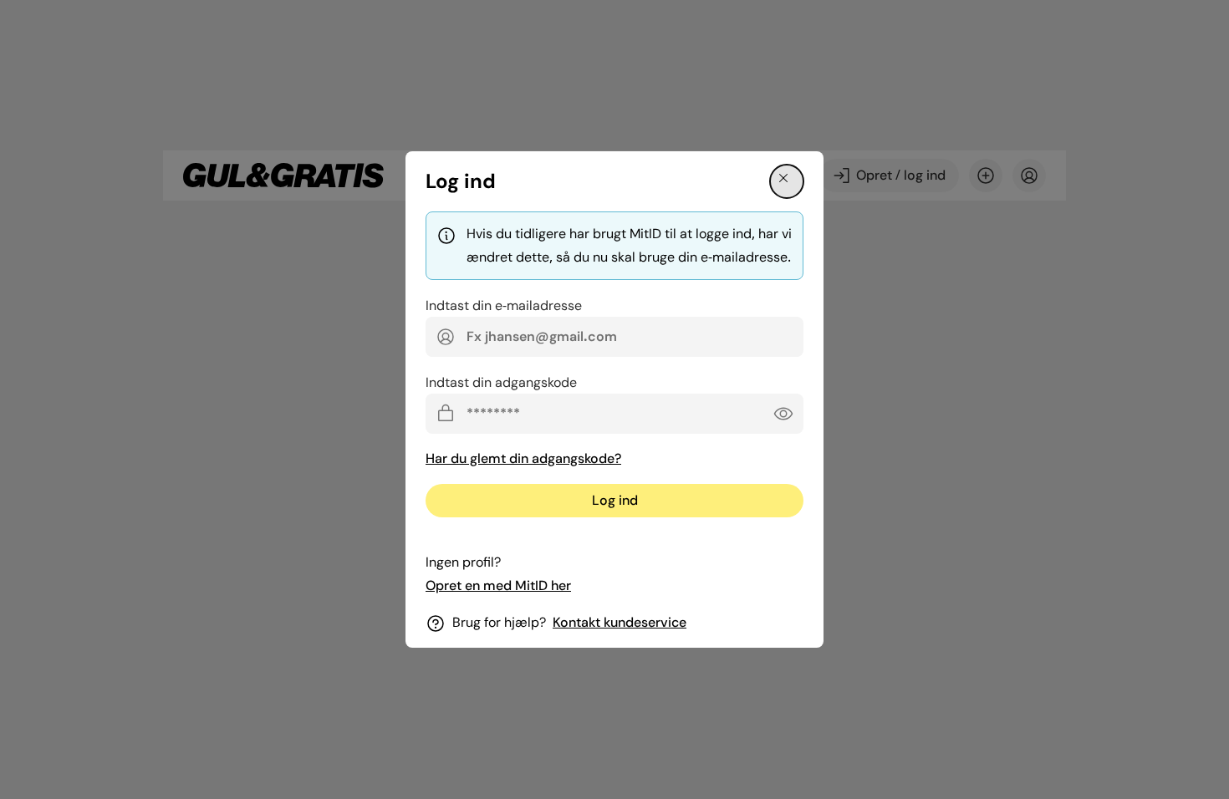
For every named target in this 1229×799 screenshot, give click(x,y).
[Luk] (786, 181)
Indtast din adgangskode (501, 382)
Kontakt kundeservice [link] (619, 622)
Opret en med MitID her (498, 585)
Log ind (615, 500)
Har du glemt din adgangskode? (523, 458)
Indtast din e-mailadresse (504, 305)
